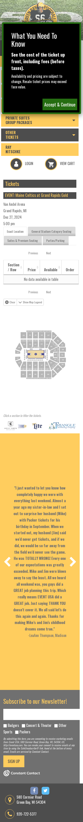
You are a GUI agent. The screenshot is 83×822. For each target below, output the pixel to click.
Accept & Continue (59, 104)
